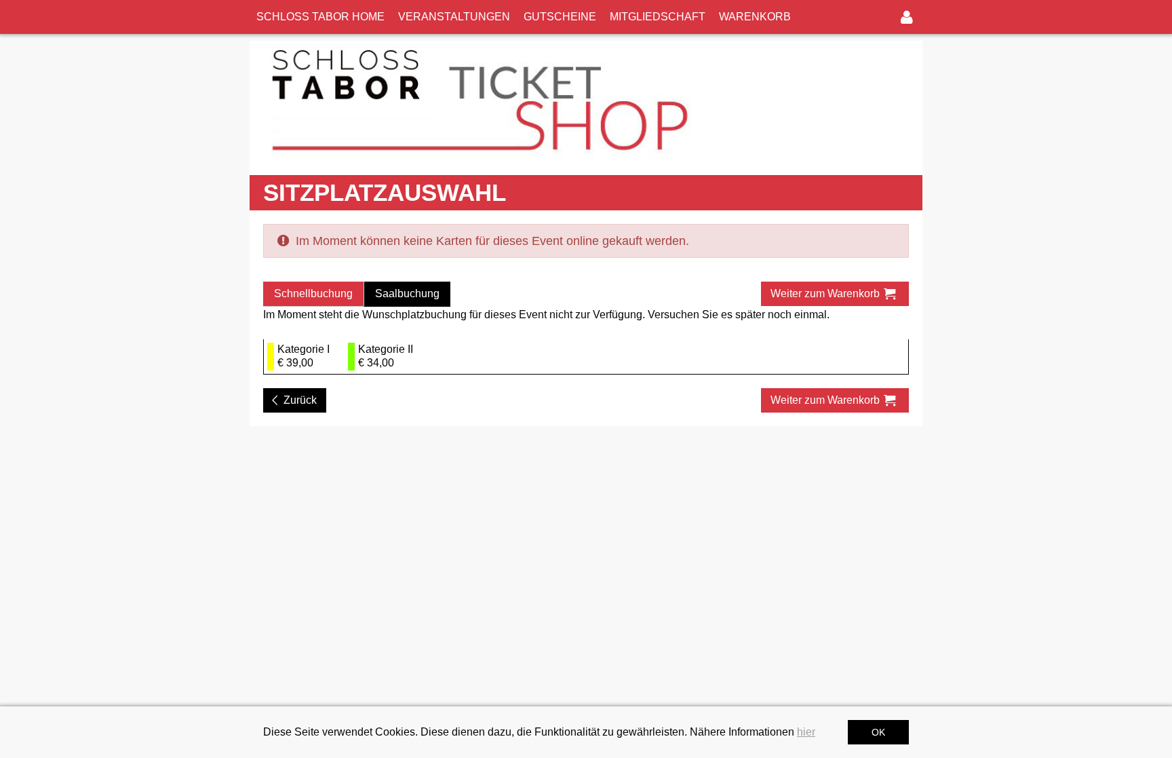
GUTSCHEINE (560, 16)
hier (806, 732)
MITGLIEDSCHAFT (657, 16)
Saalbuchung (407, 293)
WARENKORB (755, 16)
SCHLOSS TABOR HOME (320, 16)
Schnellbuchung (313, 293)
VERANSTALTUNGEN (454, 16)
